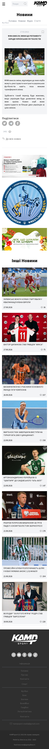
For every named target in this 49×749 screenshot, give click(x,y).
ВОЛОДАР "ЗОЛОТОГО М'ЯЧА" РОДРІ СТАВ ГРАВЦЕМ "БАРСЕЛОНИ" (23, 615)
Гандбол (24, 707)
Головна (13, 20)
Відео (30, 20)
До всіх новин (13, 138)
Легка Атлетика (24, 711)
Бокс (24, 695)
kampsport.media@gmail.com (26, 723)
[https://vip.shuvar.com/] (24, 239)
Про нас (24, 675)
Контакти (24, 679)
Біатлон (24, 699)
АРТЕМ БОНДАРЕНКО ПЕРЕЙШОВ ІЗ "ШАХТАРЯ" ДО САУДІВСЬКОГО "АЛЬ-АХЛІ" (23, 479)
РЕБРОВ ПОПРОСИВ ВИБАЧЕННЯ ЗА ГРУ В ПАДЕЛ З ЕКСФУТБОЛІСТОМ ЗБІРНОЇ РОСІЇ (23, 524)
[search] (25, 3)
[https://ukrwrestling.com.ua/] (24, 202)
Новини (22, 20)
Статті (37, 20)
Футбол (24, 691)
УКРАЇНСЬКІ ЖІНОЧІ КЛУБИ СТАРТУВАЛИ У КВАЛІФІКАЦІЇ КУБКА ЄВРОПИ (23, 300)
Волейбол (24, 703)
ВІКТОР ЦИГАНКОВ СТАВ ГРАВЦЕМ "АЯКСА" (23, 344)
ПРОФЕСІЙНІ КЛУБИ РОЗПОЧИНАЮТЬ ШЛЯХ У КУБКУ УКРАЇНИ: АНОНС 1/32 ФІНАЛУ (24, 569)
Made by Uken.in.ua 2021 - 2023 (24, 739)
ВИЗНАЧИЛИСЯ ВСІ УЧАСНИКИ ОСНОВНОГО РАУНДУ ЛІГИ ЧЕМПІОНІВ (23, 388)
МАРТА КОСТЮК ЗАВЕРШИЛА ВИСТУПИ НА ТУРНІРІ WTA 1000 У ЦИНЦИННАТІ (23, 433)
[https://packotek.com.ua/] (24, 166)
